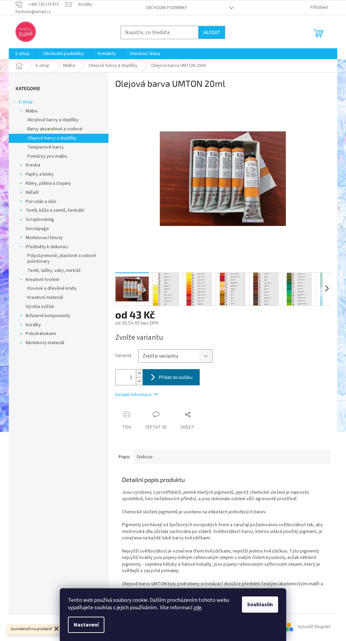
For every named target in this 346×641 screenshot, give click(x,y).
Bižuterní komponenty (48, 315)
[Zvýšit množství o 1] (139, 373)
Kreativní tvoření (42, 279)
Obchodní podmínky (166, 8)
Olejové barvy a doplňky (51, 138)
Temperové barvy (45, 147)
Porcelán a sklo (41, 201)
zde (197, 607)
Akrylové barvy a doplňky (52, 120)
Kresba (33, 165)
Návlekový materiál (45, 342)
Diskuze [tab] (145, 457)
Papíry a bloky (40, 174)
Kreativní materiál (45, 297)
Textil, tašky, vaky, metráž (54, 270)
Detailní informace (133, 394)
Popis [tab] (124, 457)
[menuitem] (22, 53)
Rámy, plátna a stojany (48, 183)
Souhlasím (260, 604)
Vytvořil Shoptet (314, 627)
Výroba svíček (40, 306)
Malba (32, 111)
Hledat (211, 32)
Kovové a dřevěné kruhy (52, 288)
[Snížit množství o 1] (139, 381)
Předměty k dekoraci (47, 246)
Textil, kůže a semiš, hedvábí (55, 210)
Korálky (33, 325)
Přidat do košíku (176, 377)
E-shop (26, 102)
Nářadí (32, 192)
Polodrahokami (41, 333)
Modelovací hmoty (44, 237)
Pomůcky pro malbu (47, 156)
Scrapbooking (40, 219)
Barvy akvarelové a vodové (54, 129)
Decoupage (37, 228)
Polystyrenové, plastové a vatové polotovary (61, 258)
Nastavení (86, 625)
